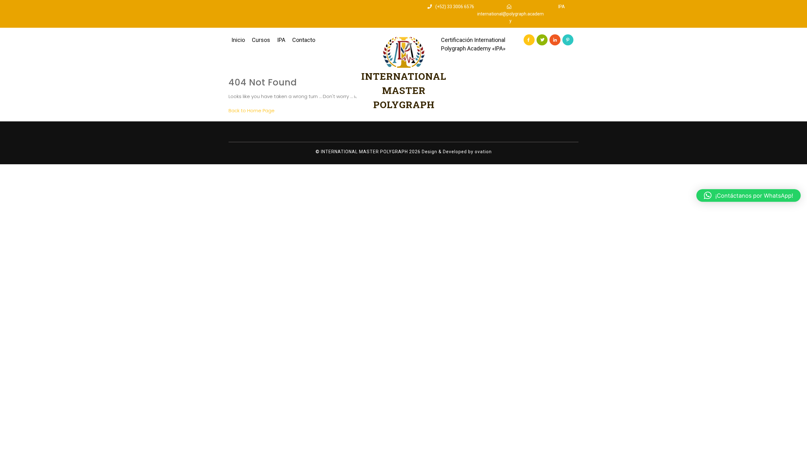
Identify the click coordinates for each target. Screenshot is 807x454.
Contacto (303, 40)
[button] (748, 195)
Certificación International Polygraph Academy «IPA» (473, 44)
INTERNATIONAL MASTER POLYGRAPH (403, 90)
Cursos (261, 40)
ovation (482, 151)
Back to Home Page (252, 110)
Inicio (238, 40)
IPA (561, 6)
